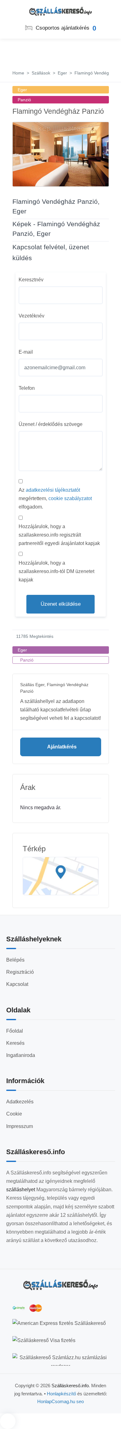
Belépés (15, 960)
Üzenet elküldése (61, 604)
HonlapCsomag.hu (56, 1401)
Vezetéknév (31, 315)
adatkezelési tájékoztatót (53, 490)
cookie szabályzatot (70, 498)
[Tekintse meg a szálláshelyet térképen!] (61, 876)
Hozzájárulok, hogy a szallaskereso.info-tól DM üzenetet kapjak (56, 571)
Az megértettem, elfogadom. (55, 498)
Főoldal (14, 1031)
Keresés (15, 1043)
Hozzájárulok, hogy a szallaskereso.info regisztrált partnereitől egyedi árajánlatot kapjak (59, 535)
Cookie (14, 1113)
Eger (62, 72)
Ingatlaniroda (20, 1055)
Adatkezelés (20, 1101)
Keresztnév (31, 279)
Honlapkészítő (61, 1393)
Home (18, 72)
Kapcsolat (17, 984)
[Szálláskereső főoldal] (60, 1285)
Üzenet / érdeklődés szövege (51, 424)
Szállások (41, 72)
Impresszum (19, 1126)
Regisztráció (20, 972)
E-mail (26, 352)
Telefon (27, 388)
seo (80, 1401)
